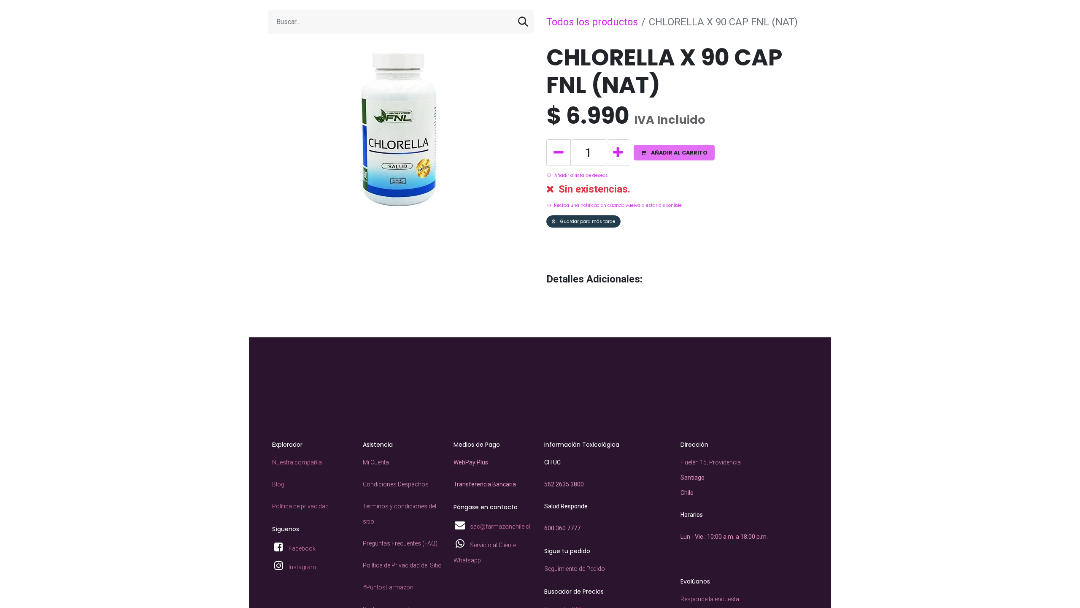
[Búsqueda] (523, 22)
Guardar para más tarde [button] (587, 221)
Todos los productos (592, 22)
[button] (674, 152)
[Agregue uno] (618, 152)
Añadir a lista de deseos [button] (581, 175)
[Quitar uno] (558, 152)
